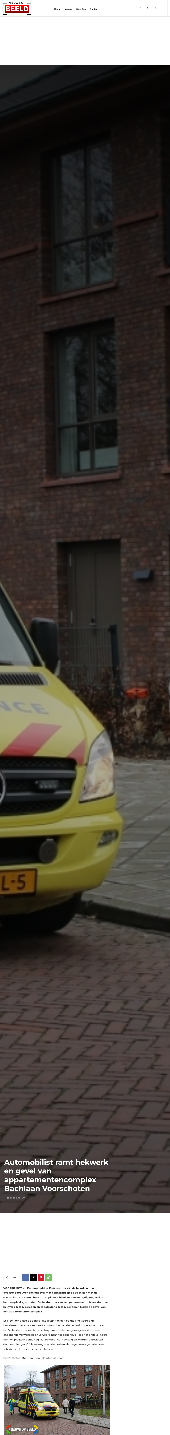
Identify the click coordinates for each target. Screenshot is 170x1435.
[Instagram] (155, 8)
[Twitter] (148, 8)
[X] (33, 1277)
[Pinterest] (41, 1277)
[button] (104, 9)
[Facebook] (140, 8)
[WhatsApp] (48, 1277)
